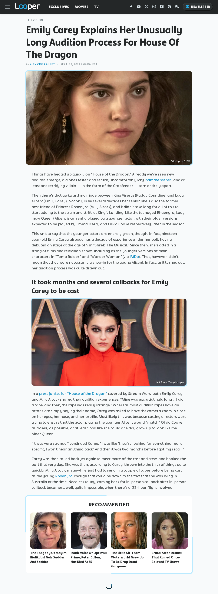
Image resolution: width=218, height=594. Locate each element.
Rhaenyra (64, 476)
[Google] (169, 7)
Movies (82, 6)
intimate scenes (158, 180)
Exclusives (59, 6)
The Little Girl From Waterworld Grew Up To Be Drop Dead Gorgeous (127, 559)
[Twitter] (146, 7)
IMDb (134, 256)
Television (34, 20)
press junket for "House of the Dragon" (73, 393)
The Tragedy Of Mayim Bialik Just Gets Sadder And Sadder (48, 557)
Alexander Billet (42, 64)
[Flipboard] (162, 7)
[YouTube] (139, 7)
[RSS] (177, 7)
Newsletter (200, 7)
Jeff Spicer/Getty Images (170, 382)
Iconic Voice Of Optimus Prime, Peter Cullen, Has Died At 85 (89, 557)
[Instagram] (154, 7)
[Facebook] (131, 7)
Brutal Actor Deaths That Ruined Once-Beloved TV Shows (167, 557)
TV (96, 6)
